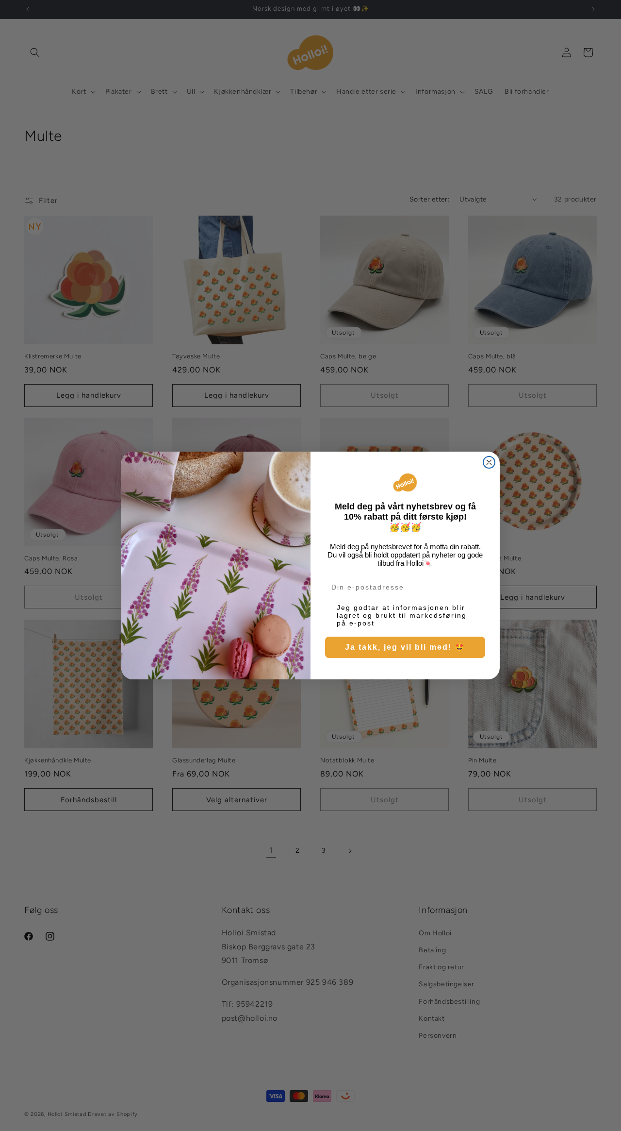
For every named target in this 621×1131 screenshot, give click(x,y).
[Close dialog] (489, 462)
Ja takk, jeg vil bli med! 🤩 (405, 647)
